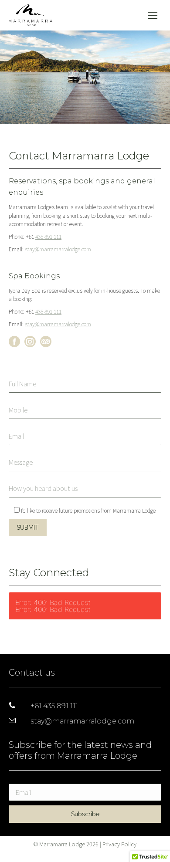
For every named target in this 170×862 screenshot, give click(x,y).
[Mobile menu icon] (152, 15)
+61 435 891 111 (54, 706)
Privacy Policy (119, 844)
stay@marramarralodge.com (58, 249)
